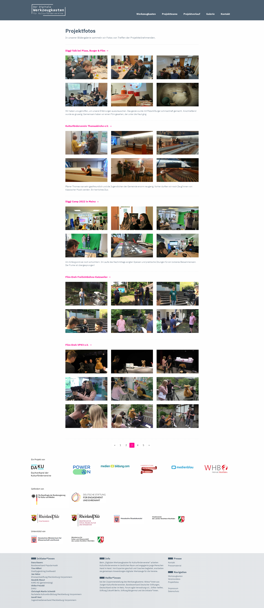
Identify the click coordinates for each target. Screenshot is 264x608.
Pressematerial (174, 565)
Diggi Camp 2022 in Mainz (80, 201)
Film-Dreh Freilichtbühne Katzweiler (86, 276)
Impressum (173, 588)
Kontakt (225, 13)
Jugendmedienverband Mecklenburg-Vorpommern (53, 600)
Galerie (210, 13)
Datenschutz (173, 591)
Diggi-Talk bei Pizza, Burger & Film (85, 50)
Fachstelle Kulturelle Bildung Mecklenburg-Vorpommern (56, 594)
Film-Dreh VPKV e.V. (77, 344)
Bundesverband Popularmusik (44, 565)
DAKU (33, 588)
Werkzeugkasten (146, 13)
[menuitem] (146, 14)
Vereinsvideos (174, 579)
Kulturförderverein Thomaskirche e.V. (87, 125)
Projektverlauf (191, 13)
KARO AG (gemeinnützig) (42, 582)
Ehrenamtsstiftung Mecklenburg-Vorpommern (51, 577)
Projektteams (169, 13)
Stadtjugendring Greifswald (43, 571)
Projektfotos (173, 582)
